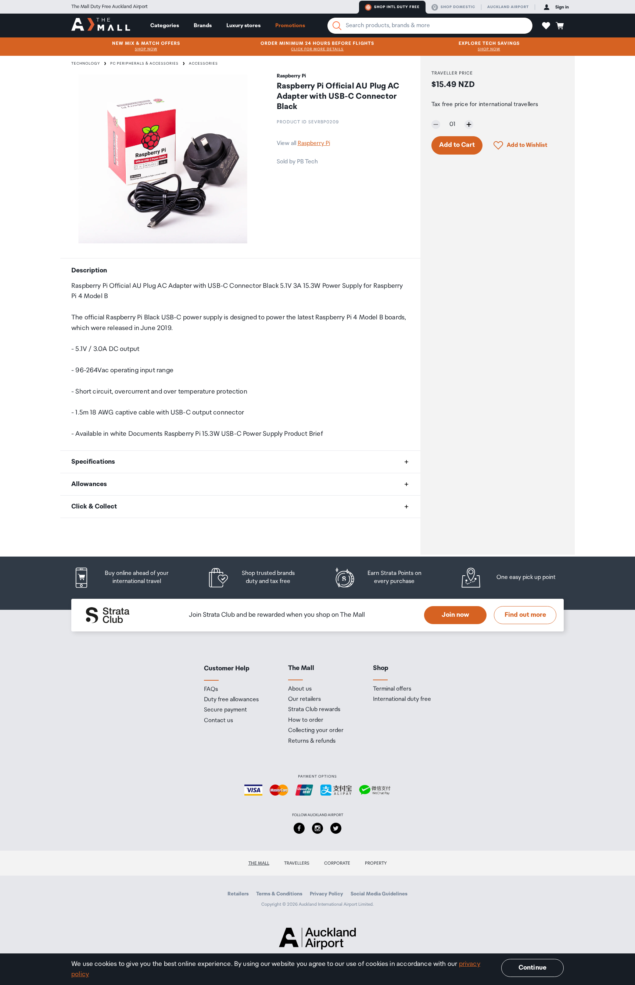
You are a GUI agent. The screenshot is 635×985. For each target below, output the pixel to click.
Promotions (290, 25)
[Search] (337, 25)
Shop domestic (458, 7)
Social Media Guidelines (379, 894)
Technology (85, 63)
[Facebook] (299, 828)
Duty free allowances (231, 699)
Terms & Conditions (279, 894)
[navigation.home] (100, 25)
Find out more (525, 615)
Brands (203, 25)
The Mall (258, 863)
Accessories (203, 63)
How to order (305, 720)
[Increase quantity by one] (468, 124)
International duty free (402, 699)
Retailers (238, 894)
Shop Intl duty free (397, 7)
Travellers (296, 863)
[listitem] (128, 578)
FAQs (211, 689)
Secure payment (225, 710)
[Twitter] (335, 828)
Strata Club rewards (314, 709)
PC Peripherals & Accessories (144, 63)
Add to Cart (457, 145)
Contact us (218, 720)
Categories (164, 25)
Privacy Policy (326, 894)
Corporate (337, 863)
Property (376, 863)
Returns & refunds (312, 741)
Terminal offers (392, 689)
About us (300, 689)
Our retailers (304, 699)
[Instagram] (317, 828)
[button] (546, 26)
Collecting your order (316, 730)
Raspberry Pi (314, 143)
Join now (455, 615)
